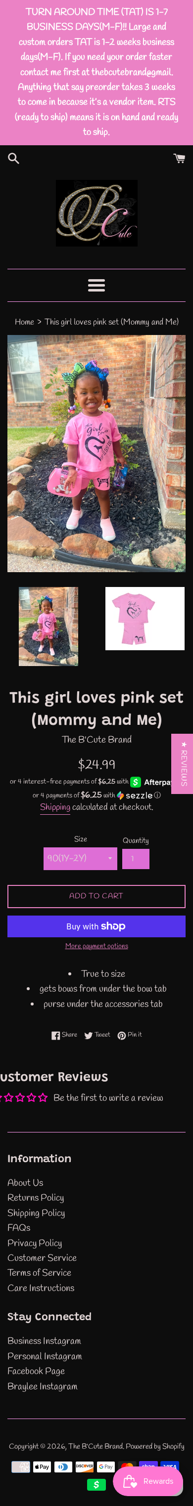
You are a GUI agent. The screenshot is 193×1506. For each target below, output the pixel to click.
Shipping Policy (36, 1213)
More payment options (96, 946)
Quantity (136, 841)
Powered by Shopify (155, 1447)
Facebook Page (36, 1371)
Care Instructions (40, 1288)
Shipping (55, 807)
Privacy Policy (34, 1243)
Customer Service (42, 1258)
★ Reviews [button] (184, 764)
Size (80, 839)
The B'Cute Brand (95, 1447)
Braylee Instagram (42, 1386)
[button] (96, 795)
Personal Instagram (44, 1356)
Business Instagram (44, 1341)
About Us (25, 1183)
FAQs (18, 1228)
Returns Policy (35, 1198)
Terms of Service (39, 1273)
